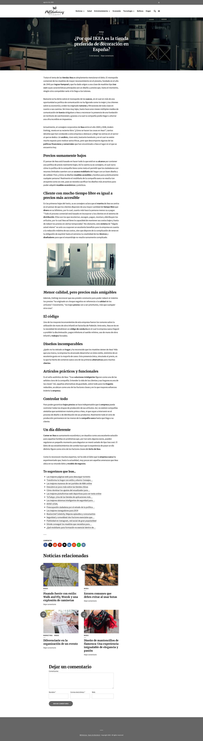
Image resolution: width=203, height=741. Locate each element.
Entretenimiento (101, 11)
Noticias (79, 11)
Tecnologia (127, 11)
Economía (117, 11)
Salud (89, 11)
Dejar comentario (107, 56)
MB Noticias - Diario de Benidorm (90, 735)
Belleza (140, 11)
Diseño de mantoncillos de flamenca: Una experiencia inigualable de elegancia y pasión (101, 645)
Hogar (148, 11)
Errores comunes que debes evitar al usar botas (100, 595)
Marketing (48, 635)
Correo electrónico (77, 692)
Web (93, 692)
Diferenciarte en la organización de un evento (60, 642)
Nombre (52, 692)
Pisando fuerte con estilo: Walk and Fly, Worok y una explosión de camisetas (60, 597)
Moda (101, 32)
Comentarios (53, 671)
